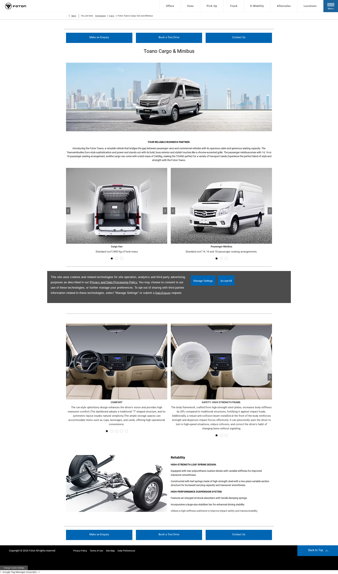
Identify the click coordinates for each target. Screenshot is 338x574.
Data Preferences (126, 550)
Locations (310, 6)
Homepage (100, 16)
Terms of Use (96, 550)
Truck (233, 6)
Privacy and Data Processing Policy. (114, 282)
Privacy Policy (80, 550)
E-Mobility (257, 6)
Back (73, 16)
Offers (170, 6)
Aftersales (284, 6)
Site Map (110, 550)
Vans (190, 6)
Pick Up (212, 6)
